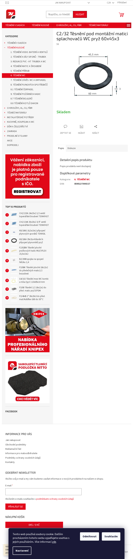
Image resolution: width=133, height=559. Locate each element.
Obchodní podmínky (15, 444)
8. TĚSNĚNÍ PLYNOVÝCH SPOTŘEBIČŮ (29, 85)
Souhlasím (111, 536)
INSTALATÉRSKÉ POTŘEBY (20, 117)
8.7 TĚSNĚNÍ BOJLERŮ (21, 98)
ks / (34, 524)
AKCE (9, 140)
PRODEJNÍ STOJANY (17, 136)
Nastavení (22, 551)
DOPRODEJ (13, 145)
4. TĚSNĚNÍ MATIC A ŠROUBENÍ (26, 66)
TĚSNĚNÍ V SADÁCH (16, 43)
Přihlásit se (15, 506)
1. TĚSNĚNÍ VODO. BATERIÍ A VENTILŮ (29, 52)
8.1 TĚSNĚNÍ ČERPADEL (22, 89)
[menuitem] (15, 25)
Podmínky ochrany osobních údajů (23, 458)
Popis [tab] (61, 148)
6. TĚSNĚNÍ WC (18, 75)
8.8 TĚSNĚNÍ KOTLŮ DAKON (24, 103)
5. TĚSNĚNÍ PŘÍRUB (20, 71)
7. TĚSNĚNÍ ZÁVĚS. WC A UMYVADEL (28, 80)
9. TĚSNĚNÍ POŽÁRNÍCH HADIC (26, 94)
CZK (109, 2)
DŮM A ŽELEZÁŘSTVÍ (17, 126)
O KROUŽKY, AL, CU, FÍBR (19, 108)
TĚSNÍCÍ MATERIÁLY (17, 112)
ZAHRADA (12, 131)
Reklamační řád (13, 449)
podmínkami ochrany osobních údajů (55, 499)
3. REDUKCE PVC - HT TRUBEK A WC (28, 61)
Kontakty (10, 462)
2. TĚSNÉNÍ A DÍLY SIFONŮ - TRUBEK (28, 57)
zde (54, 542)
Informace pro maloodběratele (21, 453)
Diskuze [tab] (72, 148)
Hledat (80, 14)
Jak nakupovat (63, 2)
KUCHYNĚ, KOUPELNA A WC (20, 122)
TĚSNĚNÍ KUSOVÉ (16, 47)
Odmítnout (89, 536)
